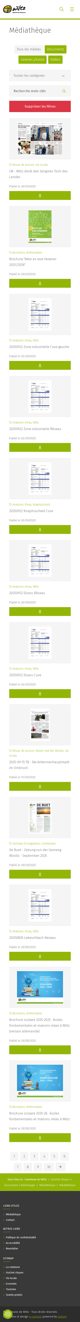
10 (48, 1167)
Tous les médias (29, 49)
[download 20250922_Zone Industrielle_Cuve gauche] (40, 365)
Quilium (62, 1316)
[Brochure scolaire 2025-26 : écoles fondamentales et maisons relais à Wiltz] (40, 1081)
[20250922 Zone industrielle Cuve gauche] (40, 314)
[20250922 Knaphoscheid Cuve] (40, 478)
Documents (55, 49)
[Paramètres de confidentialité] (8, 1314)
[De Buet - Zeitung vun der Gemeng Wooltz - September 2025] (40, 817)
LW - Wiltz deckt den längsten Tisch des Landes (38, 174)
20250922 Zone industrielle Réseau (35, 429)
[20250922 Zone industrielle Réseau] (40, 396)
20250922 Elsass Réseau (27, 593)
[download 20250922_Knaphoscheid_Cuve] (40, 529)
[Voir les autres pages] (60, 1167)
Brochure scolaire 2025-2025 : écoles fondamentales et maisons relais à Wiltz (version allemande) (39, 1025)
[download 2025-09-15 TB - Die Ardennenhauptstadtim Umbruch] (40, 786)
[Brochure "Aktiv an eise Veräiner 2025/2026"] (40, 226)
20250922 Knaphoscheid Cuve (31, 511)
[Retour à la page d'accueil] (14, 9)
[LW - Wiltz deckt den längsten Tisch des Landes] (40, 138)
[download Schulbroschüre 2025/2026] (40, 1049)
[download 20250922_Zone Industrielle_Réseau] (40, 447)
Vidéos (55, 59)
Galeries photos (32, 59)
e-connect (35, 1316)
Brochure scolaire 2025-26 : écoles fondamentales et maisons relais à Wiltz (39, 1116)
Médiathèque (30, 30)
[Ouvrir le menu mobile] (72, 9)
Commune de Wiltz (36, 1179)
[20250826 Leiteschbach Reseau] (40, 905)
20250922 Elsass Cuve (25, 675)
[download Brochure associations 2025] (40, 283)
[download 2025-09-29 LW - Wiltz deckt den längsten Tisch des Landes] (40, 195)
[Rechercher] (64, 91)
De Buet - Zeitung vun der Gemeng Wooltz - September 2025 (35, 853)
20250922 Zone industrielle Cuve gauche (39, 347)
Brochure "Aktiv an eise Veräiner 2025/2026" (32, 262)
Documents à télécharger (20, 1185)
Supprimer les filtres (40, 106)
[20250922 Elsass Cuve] (40, 642)
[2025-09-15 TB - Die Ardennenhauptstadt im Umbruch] (40, 724)
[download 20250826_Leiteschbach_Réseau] (40, 956)
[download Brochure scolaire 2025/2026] (40, 1137)
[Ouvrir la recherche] (61, 9)
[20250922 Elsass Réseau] (40, 560)
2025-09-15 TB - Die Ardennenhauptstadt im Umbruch (39, 765)
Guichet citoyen (60, 1179)
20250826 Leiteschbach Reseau (32, 938)
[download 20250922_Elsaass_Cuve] (40, 611)
